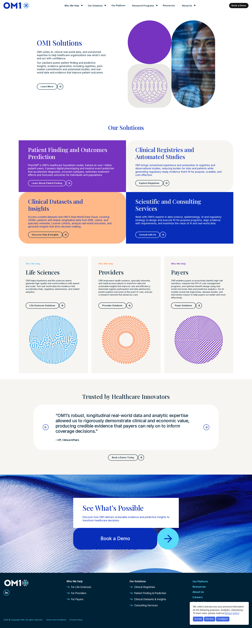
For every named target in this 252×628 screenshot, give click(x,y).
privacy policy (232, 613)
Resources (169, 5)
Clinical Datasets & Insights (150, 599)
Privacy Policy (76, 620)
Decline (210, 619)
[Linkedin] (6, 593)
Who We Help (71, 5)
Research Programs (143, 5)
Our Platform (118, 5)
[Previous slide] (46, 427)
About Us (187, 5)
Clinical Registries (144, 587)
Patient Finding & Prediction (150, 593)
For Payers (77, 599)
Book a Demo (238, 5)
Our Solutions (95, 5)
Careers (197, 597)
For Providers (78, 593)
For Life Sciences (81, 587)
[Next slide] (206, 427)
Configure (223, 619)
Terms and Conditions (56, 620)
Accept (198, 619)
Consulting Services (146, 605)
